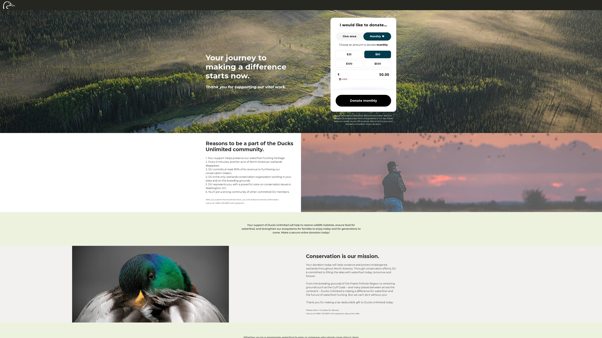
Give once (349, 36)
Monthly (375, 36)
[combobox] (344, 79)
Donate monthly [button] (363, 100)
